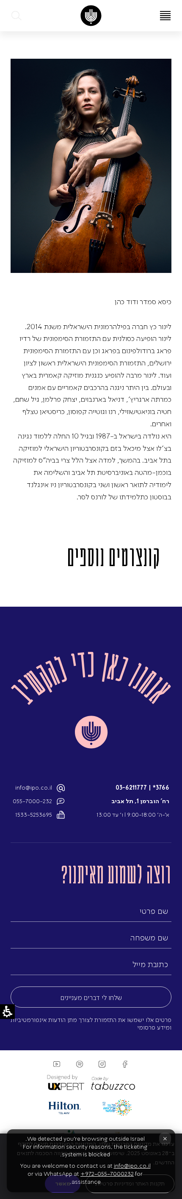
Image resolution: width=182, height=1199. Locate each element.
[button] (17, 15)
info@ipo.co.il (33, 787)
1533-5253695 (33, 814)
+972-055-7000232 (107, 1173)
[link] (90, 15)
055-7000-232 (32, 801)
